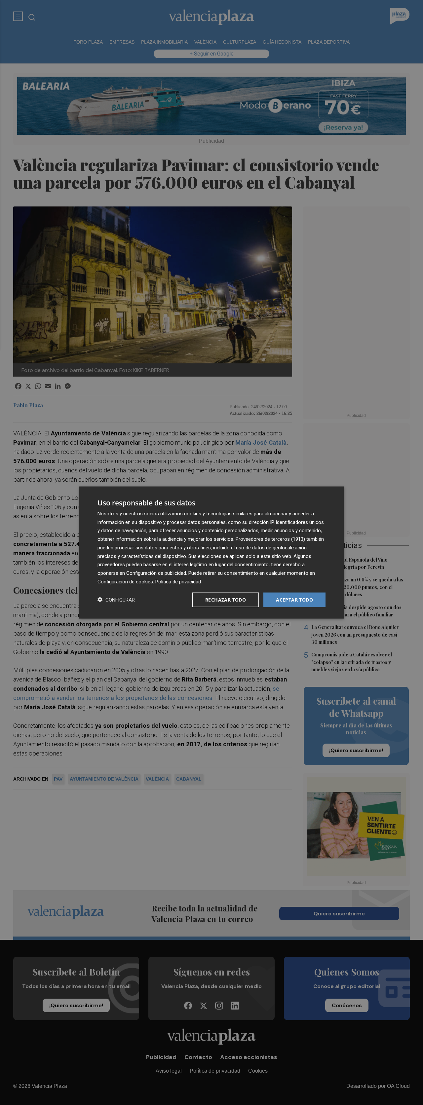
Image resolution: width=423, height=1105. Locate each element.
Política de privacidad (178, 581)
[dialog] (211, 552)
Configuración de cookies (125, 581)
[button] (116, 600)
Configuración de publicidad (156, 573)
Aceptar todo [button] (294, 599)
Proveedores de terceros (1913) (270, 539)
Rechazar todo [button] (225, 599)
